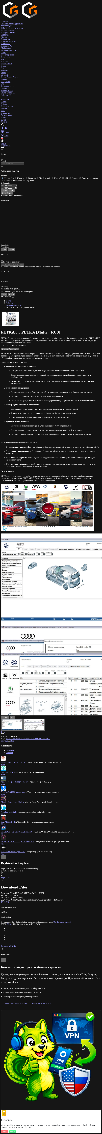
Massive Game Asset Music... (12, 802)
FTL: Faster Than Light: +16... (13, 852)
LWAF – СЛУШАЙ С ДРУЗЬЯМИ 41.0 (17, 842)
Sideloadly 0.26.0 (8, 772)
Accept (12, 1132)
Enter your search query (10, 262)
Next (12, 741)
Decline (4, 1132)
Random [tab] (9, 753)
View (3, 764)
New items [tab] (10, 750)
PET (48, 739)
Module (4, 176)
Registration (5, 146)
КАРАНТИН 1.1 (8, 822)
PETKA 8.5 (11, 739)
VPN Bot (12, 946)
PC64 (9, 924)
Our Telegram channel (62, 922)
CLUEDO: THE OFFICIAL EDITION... (17, 832)
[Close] (2, 159)
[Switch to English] (2, 138)
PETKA (19, 739)
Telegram (5, 946)
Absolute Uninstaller (9, 812)
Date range (5, 183)
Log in (3, 143)
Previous (4, 741)
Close (4, 250)
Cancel (4, 191)
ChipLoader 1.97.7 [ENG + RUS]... (15, 782)
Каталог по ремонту (31, 739)
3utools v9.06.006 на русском (13, 792)
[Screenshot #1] (12, 725)
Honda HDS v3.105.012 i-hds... (13, 762)
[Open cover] (10, 319)
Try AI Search (7, 193)
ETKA (43, 739)
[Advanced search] (2, 166)
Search (3, 161)
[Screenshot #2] (34, 725)
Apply (11, 191)
